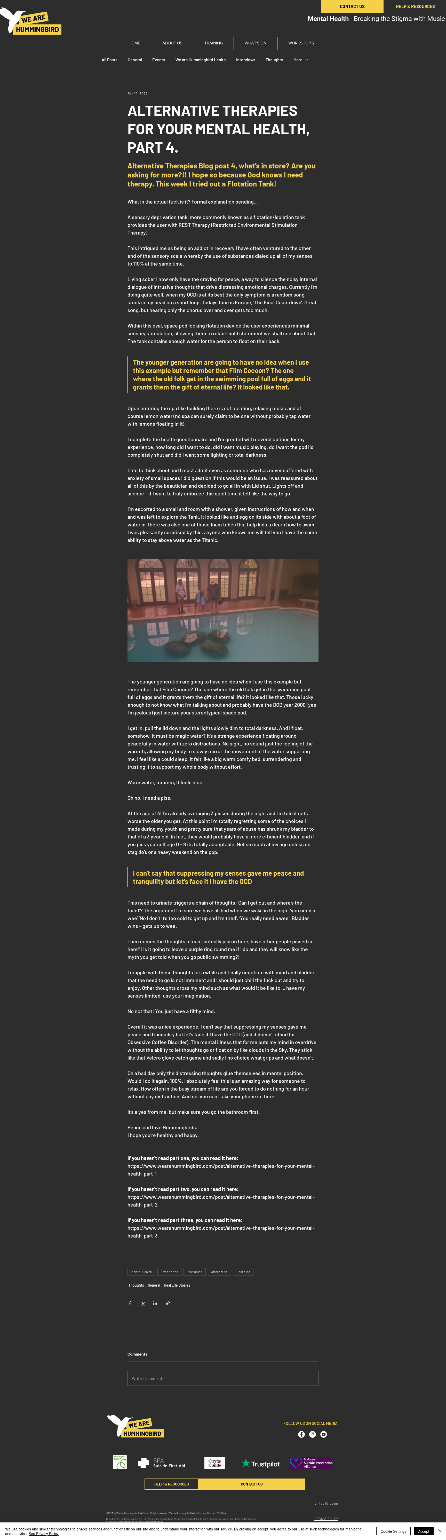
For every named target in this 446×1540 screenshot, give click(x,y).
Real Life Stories (177, 1285)
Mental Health (141, 1272)
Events (158, 59)
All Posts (109, 59)
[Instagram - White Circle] (312, 1434)
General (135, 59)
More (297, 59)
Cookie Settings (393, 1531)
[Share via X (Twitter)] (142, 1303)
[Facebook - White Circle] (301, 1434)
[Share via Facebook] (130, 1303)
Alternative (219, 1272)
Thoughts (274, 59)
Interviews (245, 59)
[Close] (440, 1531)
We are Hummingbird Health (201, 59)
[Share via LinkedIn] (155, 1303)
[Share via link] (167, 1303)
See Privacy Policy (44, 1533)
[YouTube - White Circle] (323, 1434)
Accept (423, 1531)
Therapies (194, 1272)
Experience (169, 1272)
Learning (243, 1272)
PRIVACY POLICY (326, 1519)
